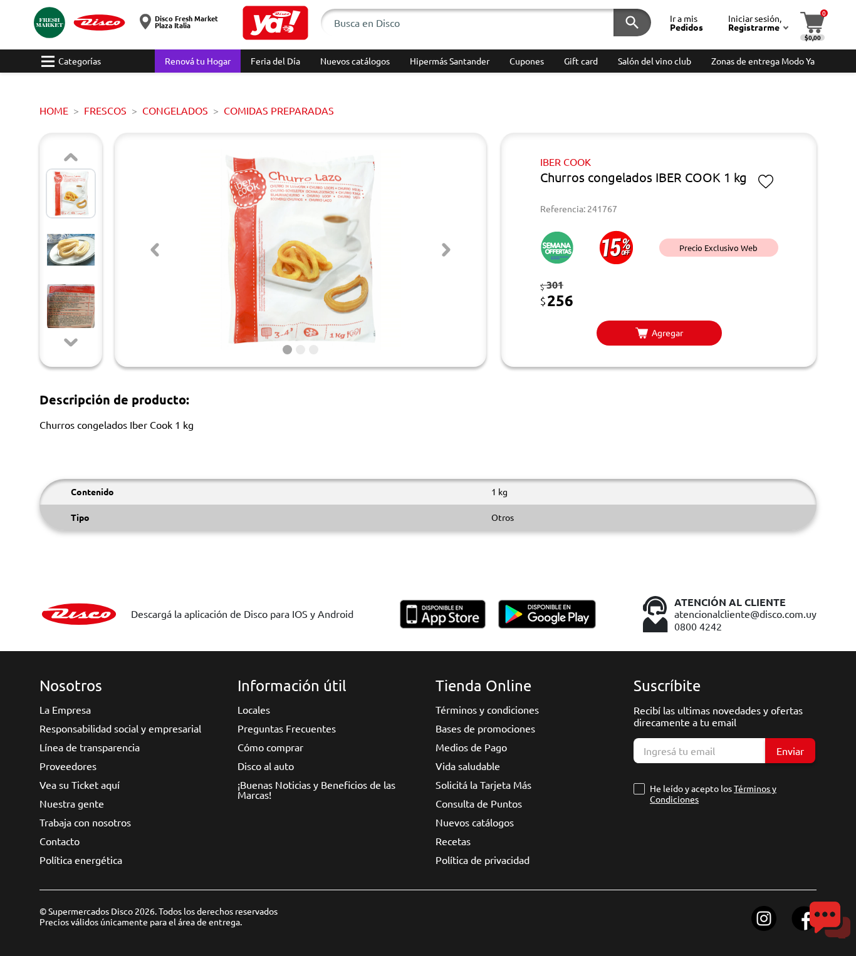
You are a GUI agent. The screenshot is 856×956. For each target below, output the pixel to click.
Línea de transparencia (89, 747)
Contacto (59, 841)
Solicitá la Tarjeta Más (483, 784)
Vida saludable (468, 766)
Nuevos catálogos (475, 822)
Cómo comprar (270, 747)
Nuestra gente (71, 803)
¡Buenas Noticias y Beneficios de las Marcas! (316, 789)
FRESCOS (105, 110)
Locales (253, 709)
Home (53, 110)
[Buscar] (632, 22)
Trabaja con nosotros (85, 822)
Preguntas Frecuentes (286, 728)
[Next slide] (71, 342)
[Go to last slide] (155, 250)
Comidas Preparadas (279, 110)
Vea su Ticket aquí (79, 784)
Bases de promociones (485, 728)
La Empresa (65, 709)
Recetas (453, 841)
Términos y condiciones (487, 709)
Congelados (175, 110)
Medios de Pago (471, 747)
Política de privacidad (483, 860)
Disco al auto (265, 766)
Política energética (80, 860)
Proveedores (68, 766)
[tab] (287, 349)
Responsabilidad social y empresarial (120, 728)
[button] (275, 23)
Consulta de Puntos (479, 803)
